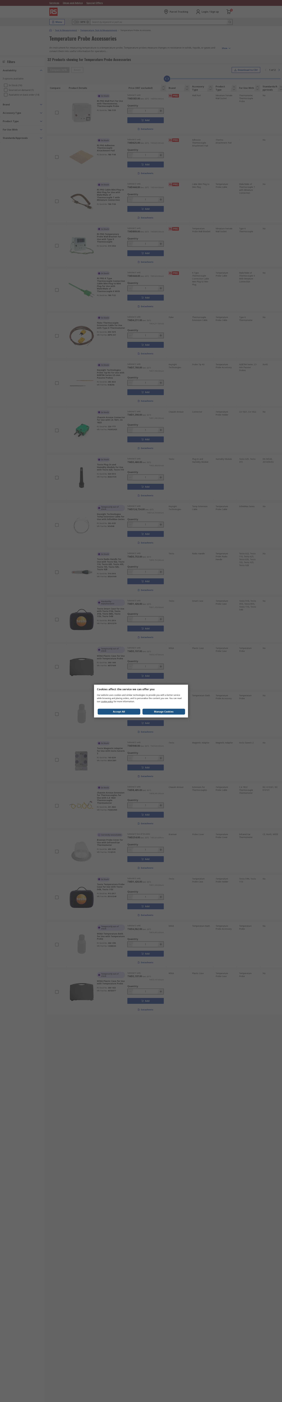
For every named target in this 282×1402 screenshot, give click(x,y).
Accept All (119, 711)
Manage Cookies (163, 711)
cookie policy (107, 701)
